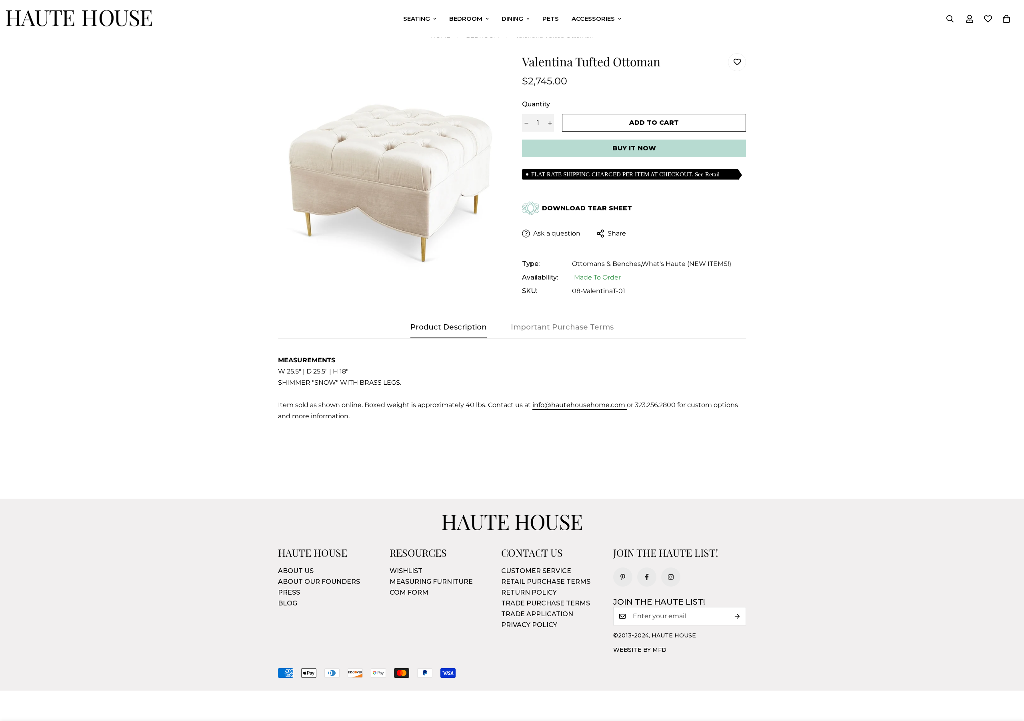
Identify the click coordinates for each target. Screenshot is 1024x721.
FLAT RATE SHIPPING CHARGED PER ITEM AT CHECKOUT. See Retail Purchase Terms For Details (625, 175)
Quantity (536, 104)
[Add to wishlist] (737, 62)
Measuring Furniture (431, 581)
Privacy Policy (529, 625)
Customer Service (536, 571)
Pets (550, 18)
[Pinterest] (622, 577)
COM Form (409, 592)
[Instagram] (670, 577)
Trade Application (537, 614)
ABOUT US (296, 571)
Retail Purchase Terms (545, 581)
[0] (1006, 19)
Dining (512, 18)
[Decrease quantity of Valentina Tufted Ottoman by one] (526, 123)
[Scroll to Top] (1008, 677)
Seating (416, 18)
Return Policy (529, 592)
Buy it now (634, 148)
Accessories (593, 18)
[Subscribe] (737, 616)
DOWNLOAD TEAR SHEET (587, 208)
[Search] (950, 19)
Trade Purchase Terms (545, 603)
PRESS (289, 592)
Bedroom (465, 18)
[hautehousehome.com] (79, 19)
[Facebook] (646, 577)
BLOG (287, 603)
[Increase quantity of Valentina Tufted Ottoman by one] (550, 123)
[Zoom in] (485, 70)
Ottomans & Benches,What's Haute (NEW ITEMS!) (651, 264)
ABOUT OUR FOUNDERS (319, 581)
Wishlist (406, 571)
